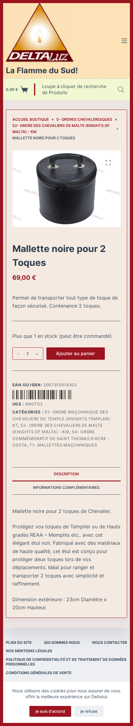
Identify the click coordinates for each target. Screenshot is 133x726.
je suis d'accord (50, 711)
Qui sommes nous (62, 642)
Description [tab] (66, 474)
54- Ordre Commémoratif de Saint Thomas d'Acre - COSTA (60, 438)
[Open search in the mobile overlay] (121, 89)
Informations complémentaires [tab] (66, 487)
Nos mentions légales (29, 650)
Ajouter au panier (75, 353)
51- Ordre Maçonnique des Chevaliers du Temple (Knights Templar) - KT (62, 418)
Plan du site (19, 642)
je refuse (88, 711)
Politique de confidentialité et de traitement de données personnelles (66, 662)
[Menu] (124, 41)
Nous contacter (109, 642)
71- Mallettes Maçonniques (63, 445)
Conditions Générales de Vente (38, 672)
